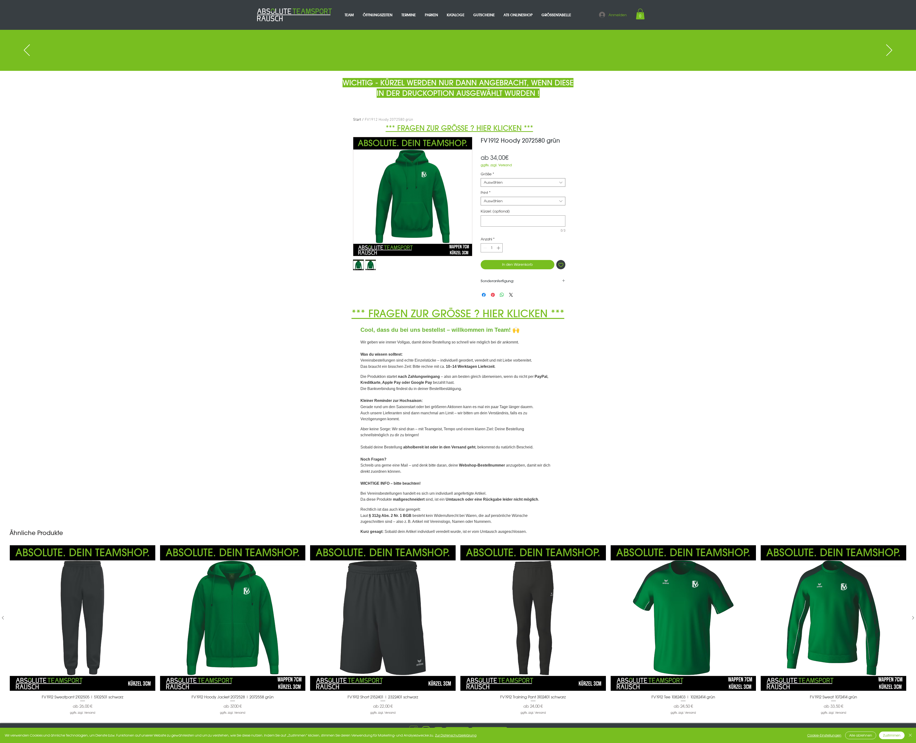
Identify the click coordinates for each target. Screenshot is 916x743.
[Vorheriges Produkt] (3, 618)
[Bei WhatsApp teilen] (502, 295)
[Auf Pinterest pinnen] (493, 295)
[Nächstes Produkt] (913, 618)
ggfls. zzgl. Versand (496, 165)
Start (357, 119)
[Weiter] (889, 50)
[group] (458, 630)
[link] (640, 14)
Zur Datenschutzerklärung (455, 735)
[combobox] (523, 182)
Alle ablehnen (860, 735)
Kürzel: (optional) (495, 211)
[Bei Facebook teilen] (484, 295)
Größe (487, 174)
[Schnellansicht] (82, 618)
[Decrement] (484, 248)
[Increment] (499, 248)
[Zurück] (27, 50)
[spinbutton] (492, 248)
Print (485, 193)
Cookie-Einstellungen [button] (824, 735)
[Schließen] (910, 735)
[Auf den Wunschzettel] (561, 264)
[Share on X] (511, 295)
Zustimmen (891, 735)
